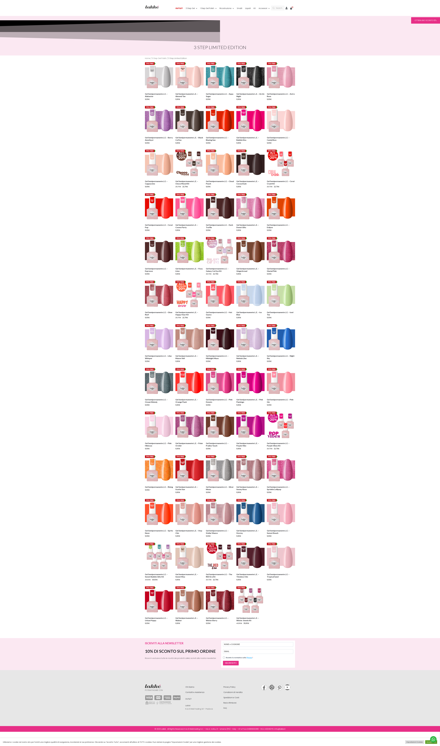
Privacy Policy (229, 687)
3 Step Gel (190, 8)
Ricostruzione (225, 8)
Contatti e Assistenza (194, 692)
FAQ (225, 708)
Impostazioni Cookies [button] (415, 742)
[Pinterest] (279, 687)
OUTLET (179, 8)
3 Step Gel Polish (159, 58)
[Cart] (291, 8)
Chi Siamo (189, 687)
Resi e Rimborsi (229, 703)
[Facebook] (264, 687)
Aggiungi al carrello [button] (156, 103)
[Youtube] (287, 687)
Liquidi (248, 8)
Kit (255, 8)
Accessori (263, 8)
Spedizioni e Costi (231, 697)
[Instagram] (272, 687)
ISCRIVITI (231, 663)
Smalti (239, 8)
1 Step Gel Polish (207, 8)
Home (147, 58)
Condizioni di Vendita (232, 692)
